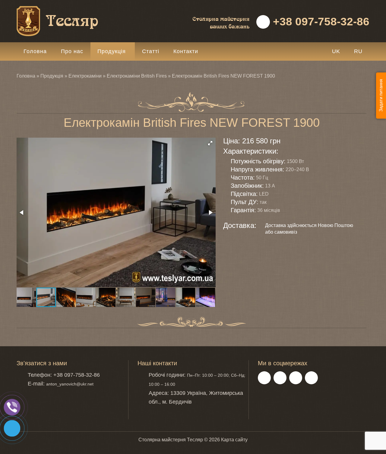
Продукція (111, 51)
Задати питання (380, 95)
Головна (35, 51)
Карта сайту (234, 439)
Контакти (185, 51)
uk (336, 51)
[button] (210, 143)
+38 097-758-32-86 (319, 21)
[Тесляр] (72, 9)
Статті (150, 51)
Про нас (72, 51)
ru (358, 51)
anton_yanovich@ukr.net (69, 384)
